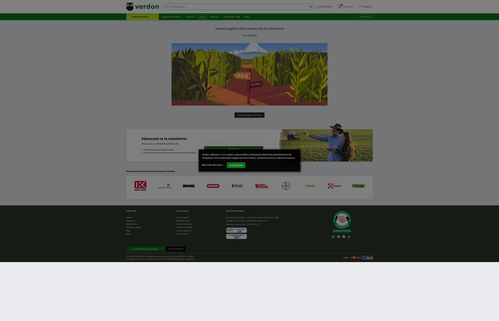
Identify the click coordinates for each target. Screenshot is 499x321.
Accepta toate (236, 165)
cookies (223, 154)
